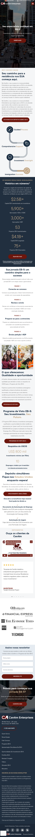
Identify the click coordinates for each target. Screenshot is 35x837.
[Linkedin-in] (8, 830)
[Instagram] (17, 830)
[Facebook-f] (12, 830)
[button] (32, 3)
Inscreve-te (17, 676)
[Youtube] (22, 830)
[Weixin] (27, 830)
